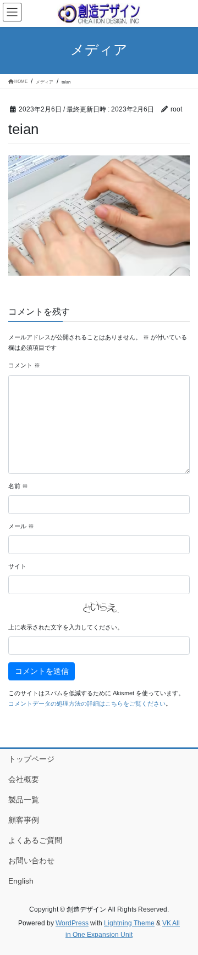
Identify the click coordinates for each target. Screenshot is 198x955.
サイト (17, 566)
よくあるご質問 (35, 840)
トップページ (31, 759)
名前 (18, 486)
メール (21, 526)
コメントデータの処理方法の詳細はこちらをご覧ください (87, 703)
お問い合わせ (31, 860)
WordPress (72, 923)
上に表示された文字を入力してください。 (65, 627)
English (21, 880)
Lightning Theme (129, 923)
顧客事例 (23, 820)
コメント (24, 365)
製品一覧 (23, 799)
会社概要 (23, 779)
